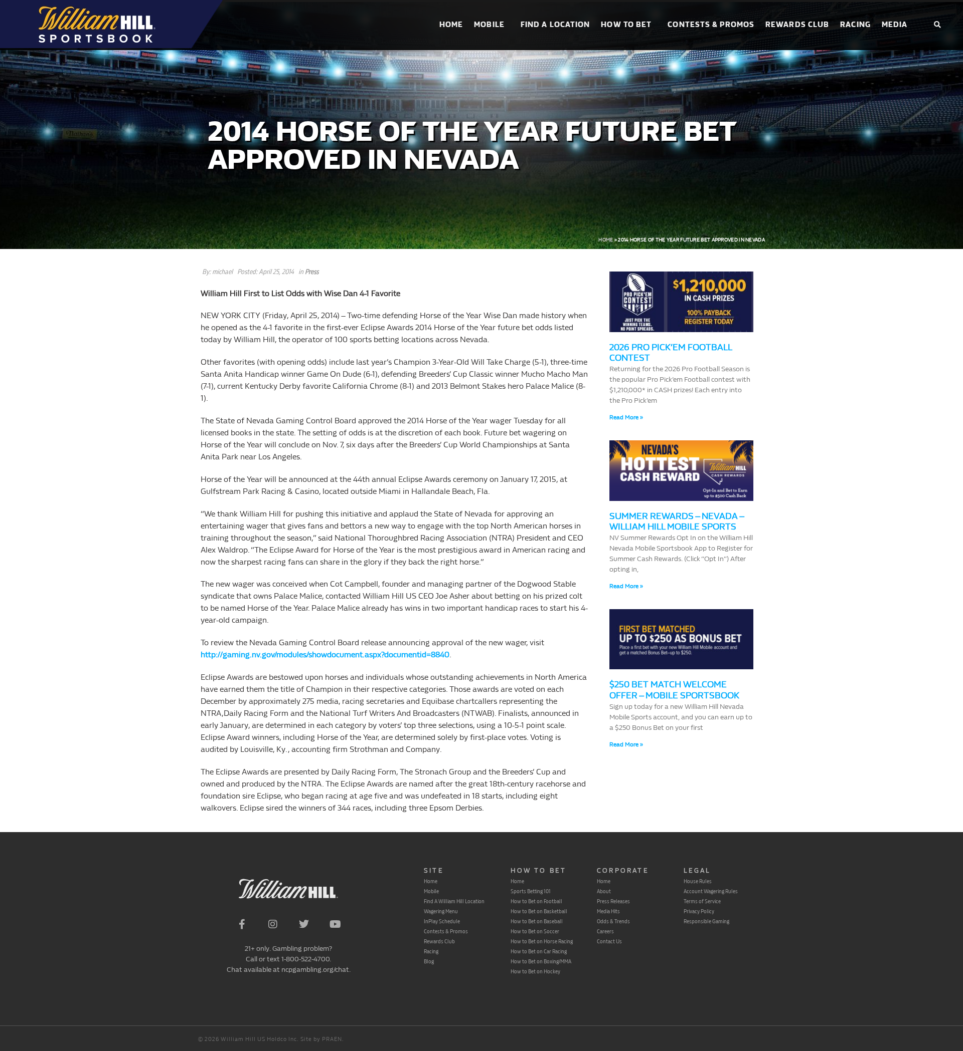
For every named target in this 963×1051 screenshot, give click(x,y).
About (604, 891)
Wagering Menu (441, 911)
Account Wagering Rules (711, 891)
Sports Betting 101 (531, 891)
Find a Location (555, 25)
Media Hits (608, 911)
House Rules (698, 881)
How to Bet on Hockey (535, 971)
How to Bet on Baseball (537, 921)
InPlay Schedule (442, 921)
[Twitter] (304, 924)
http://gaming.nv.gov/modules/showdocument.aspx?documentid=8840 (325, 654)
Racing (855, 25)
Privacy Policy (699, 911)
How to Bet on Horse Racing (542, 941)
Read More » (626, 417)
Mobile (489, 25)
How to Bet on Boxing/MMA (541, 961)
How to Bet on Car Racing (539, 951)
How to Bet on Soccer (535, 931)
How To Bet (626, 25)
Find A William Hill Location (454, 901)
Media (895, 25)
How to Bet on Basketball (539, 911)
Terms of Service (702, 901)
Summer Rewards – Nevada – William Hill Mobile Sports (676, 522)
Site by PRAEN (321, 1039)
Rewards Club (797, 25)
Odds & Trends (613, 921)
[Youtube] (335, 924)
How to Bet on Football (536, 901)
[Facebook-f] (242, 924)
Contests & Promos (711, 25)
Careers (605, 931)
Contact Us (609, 941)
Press (311, 272)
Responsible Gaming (706, 921)
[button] (937, 25)
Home (451, 25)
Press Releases (613, 901)
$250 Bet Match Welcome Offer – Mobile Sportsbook (674, 690)
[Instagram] (273, 924)
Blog (429, 961)
